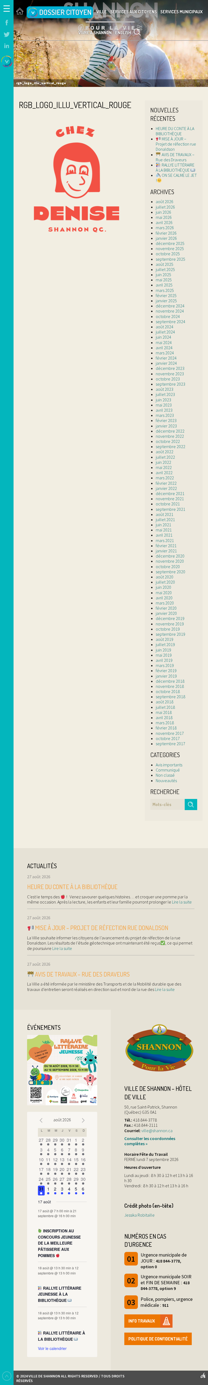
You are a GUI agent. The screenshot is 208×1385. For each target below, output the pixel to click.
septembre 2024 (170, 321)
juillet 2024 (165, 332)
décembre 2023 (170, 368)
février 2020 (166, 608)
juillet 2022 (165, 457)
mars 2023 (165, 415)
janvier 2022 (166, 488)
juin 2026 (163, 212)
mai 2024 (164, 342)
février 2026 (166, 233)
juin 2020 (163, 587)
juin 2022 (163, 462)
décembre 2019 (170, 618)
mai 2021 (164, 530)
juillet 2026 (165, 207)
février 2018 (166, 728)
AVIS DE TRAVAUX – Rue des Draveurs (175, 157)
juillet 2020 (165, 582)
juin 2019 (163, 650)
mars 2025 (165, 290)
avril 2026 (164, 222)
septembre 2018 (170, 696)
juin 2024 (163, 337)
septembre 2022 (170, 446)
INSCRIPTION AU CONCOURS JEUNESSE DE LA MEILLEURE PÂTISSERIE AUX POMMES (59, 1243)
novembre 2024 (170, 311)
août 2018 (164, 701)
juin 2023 (163, 399)
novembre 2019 (170, 624)
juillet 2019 (165, 644)
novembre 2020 (170, 561)
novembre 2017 (170, 733)
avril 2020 (164, 597)
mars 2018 (165, 722)
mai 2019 (164, 655)
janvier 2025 (166, 300)
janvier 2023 (166, 426)
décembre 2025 (170, 243)
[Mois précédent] (41, 1120)
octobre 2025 (168, 253)
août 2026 (164, 201)
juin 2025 (163, 274)
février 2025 (166, 295)
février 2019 (166, 670)
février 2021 (166, 545)
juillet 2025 (165, 269)
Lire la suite (181, 902)
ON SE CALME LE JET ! (176, 177)
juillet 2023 (165, 394)
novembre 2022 (170, 436)
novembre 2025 (170, 248)
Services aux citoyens (133, 11)
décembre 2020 (170, 556)
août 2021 (164, 514)
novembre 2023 (170, 373)
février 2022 (166, 483)
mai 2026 (164, 217)
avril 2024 (164, 347)
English (123, 32)
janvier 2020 (166, 613)
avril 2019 (164, 660)
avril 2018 (164, 717)
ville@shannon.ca (157, 1130)
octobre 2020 (168, 566)
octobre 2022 (168, 441)
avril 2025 (164, 285)
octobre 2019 (168, 629)
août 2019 (164, 639)
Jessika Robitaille (139, 1215)
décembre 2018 (170, 681)
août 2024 (164, 326)
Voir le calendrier (52, 1348)
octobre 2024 (168, 316)
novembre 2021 (170, 498)
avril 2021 (164, 535)
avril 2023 (164, 410)
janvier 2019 (166, 676)
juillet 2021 (165, 519)
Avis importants (169, 764)
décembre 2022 (170, 431)
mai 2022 (164, 467)
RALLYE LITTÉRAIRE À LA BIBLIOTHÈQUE (175, 167)
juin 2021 (163, 524)
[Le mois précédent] (83, 1120)
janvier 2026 (166, 238)
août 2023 (164, 389)
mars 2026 (165, 227)
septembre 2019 (170, 634)
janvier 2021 (166, 550)
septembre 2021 (170, 509)
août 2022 (164, 451)
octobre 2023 (168, 379)
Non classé (165, 775)
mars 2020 (165, 603)
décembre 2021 (170, 493)
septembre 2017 (170, 743)
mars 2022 (165, 477)
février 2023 (166, 420)
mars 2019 (165, 665)
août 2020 (164, 577)
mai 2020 (164, 592)
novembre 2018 (170, 686)
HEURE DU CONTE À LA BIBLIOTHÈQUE (175, 131)
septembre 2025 (170, 259)
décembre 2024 (170, 306)
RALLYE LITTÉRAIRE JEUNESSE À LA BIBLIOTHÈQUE (60, 1294)
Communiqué (168, 770)
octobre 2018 (168, 691)
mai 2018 (164, 712)
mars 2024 (165, 352)
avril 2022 (164, 472)
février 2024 (166, 358)
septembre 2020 (170, 571)
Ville (101, 11)
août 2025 (164, 264)
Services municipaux (181, 11)
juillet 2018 (165, 707)
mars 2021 (165, 540)
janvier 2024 (166, 363)
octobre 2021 (168, 503)
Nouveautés (166, 780)
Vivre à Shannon (95, 32)
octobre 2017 (168, 738)
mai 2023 (164, 405)
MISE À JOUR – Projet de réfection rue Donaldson (176, 144)
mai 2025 (164, 279)
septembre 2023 (170, 384)
